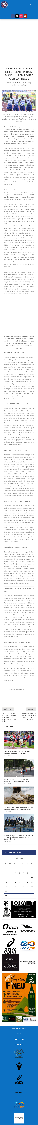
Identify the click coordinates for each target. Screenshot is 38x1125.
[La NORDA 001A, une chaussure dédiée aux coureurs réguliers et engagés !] (19, 796)
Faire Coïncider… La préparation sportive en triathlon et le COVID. (16, 780)
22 (27, 882)
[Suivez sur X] (17, 16)
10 (6, 877)
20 (19, 882)
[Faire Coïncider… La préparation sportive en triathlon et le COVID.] (19, 768)
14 (23, 877)
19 (15, 882)
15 (27, 877)
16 (32, 877)
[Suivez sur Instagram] (21, 16)
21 (23, 882)
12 (15, 877)
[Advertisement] (19, 39)
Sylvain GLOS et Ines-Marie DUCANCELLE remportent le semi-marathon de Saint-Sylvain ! (19, 837)
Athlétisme (15, 85)
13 (19, 877)
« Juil (5, 895)
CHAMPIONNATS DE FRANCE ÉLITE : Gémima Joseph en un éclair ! (17, 752)
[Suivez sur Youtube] (25, 16)
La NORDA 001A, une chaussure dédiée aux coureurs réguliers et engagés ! (18, 808)
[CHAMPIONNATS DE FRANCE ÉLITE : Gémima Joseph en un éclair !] (19, 740)
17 (6, 882)
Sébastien (17, 83)
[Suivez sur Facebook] (13, 16)
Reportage (22, 85)
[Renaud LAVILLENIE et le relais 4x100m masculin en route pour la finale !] (19, 100)
